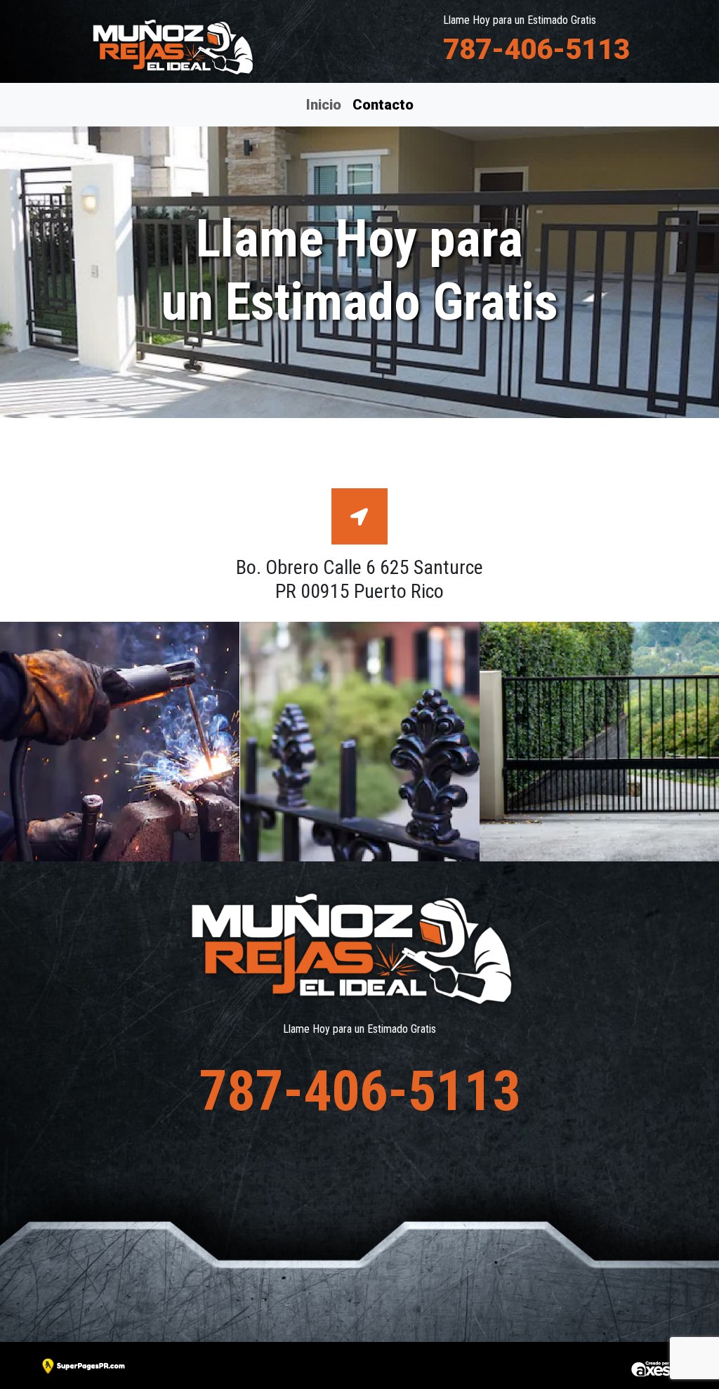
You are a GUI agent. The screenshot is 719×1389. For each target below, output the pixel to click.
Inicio (323, 104)
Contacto (383, 104)
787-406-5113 (536, 49)
